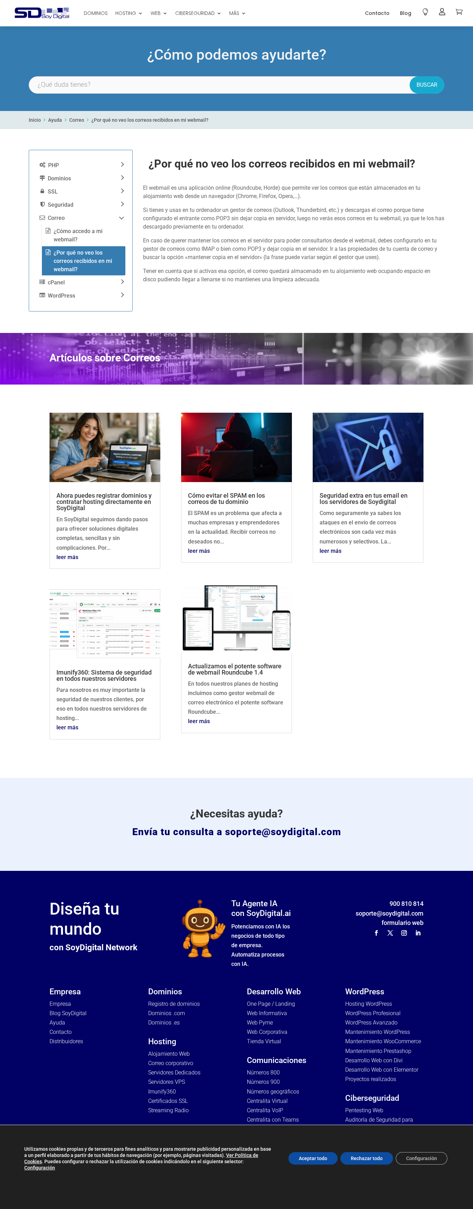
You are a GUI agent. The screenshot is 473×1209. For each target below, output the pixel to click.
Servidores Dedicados (174, 1072)
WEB (156, 13)
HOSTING (125, 13)
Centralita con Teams (273, 1119)
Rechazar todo (367, 1158)
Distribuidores (66, 1041)
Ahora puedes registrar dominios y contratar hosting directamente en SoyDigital (104, 502)
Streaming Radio (168, 1110)
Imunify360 (162, 1091)
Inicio (35, 120)
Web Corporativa (267, 1032)
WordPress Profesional (373, 1013)
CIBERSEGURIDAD (195, 13)
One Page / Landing (271, 1004)
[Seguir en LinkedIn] (417, 932)
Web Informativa (267, 1013)
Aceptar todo (313, 1158)
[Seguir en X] (390, 932)
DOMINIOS (96, 13)
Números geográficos (273, 1091)
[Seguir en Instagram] (404, 932)
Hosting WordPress (368, 1004)
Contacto (377, 13)
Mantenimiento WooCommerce (383, 1041)
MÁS (234, 13)
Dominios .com (166, 1013)
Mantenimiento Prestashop (378, 1051)
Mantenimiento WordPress (377, 1032)
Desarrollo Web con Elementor (381, 1069)
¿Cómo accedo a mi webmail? (78, 235)
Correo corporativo (170, 1063)
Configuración (39, 1168)
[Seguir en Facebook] (376, 932)
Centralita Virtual (267, 1101)
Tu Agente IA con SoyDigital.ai (261, 908)
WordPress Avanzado (371, 1022)
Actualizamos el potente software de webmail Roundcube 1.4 (235, 669)
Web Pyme (260, 1022)
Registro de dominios (174, 1004)
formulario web (402, 922)
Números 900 (263, 1082)
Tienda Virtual (264, 1041)
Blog (405, 13)
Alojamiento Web (169, 1054)
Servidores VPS (166, 1082)
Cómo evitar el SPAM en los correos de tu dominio (226, 498)
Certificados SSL (168, 1101)
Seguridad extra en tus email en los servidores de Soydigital (364, 498)
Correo (76, 120)
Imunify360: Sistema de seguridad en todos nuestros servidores (104, 675)
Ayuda (55, 120)
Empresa (60, 1004)
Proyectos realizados (370, 1079)
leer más (67, 557)
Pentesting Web (364, 1110)
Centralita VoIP (265, 1110)
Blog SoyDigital (68, 1013)
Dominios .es (164, 1022)
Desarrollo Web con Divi (374, 1060)
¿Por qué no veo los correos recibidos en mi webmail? (149, 120)
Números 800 (263, 1072)
